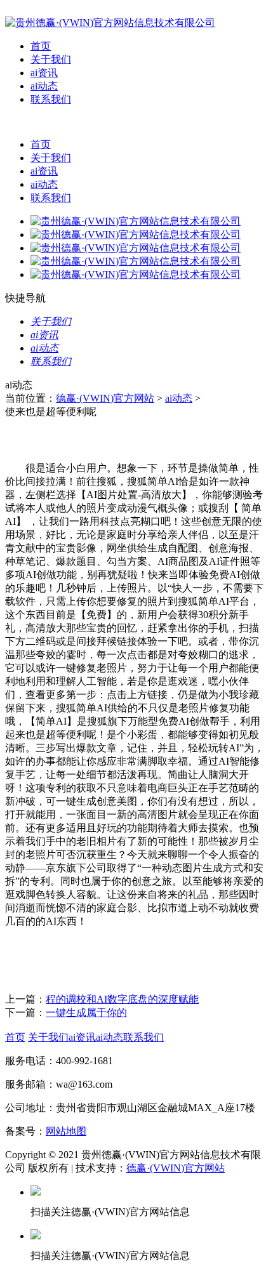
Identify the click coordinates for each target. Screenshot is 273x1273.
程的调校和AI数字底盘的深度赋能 (122, 999)
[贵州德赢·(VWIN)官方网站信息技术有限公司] (110, 22)
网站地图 (66, 1131)
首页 (40, 46)
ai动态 (44, 86)
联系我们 (50, 99)
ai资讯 (44, 72)
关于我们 (50, 59)
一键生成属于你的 (86, 1012)
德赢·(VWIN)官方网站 (105, 398)
